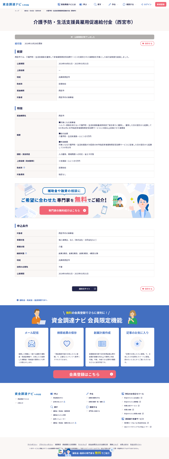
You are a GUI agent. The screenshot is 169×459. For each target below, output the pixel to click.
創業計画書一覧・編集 (96, 402)
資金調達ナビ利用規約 (69, 444)
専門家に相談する (94, 411)
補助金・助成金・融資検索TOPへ (33, 300)
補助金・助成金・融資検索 (32, 11)
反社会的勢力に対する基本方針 (98, 444)
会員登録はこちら (84, 374)
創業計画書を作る (94, 398)
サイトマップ (82, 444)
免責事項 (58, 444)
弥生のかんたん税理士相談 (132, 414)
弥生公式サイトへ (135, 444)
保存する (148, 43)
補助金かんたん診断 (59, 415)
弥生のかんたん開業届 (131, 402)
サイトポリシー (32, 444)
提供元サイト (84, 288)
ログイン (147, 4)
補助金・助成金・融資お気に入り (63, 423)
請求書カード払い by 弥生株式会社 (135, 423)
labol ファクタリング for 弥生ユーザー (136, 427)
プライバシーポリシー (46, 444)
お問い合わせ (124, 444)
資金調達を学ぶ (58, 398)
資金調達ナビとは (68, 4)
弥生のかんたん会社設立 (132, 398)
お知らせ (20, 403)
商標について (114, 444)
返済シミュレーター (59, 419)
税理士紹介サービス (130, 406)
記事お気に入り (58, 402)
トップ (17, 11)
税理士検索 (127, 410)
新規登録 (160, 4)
